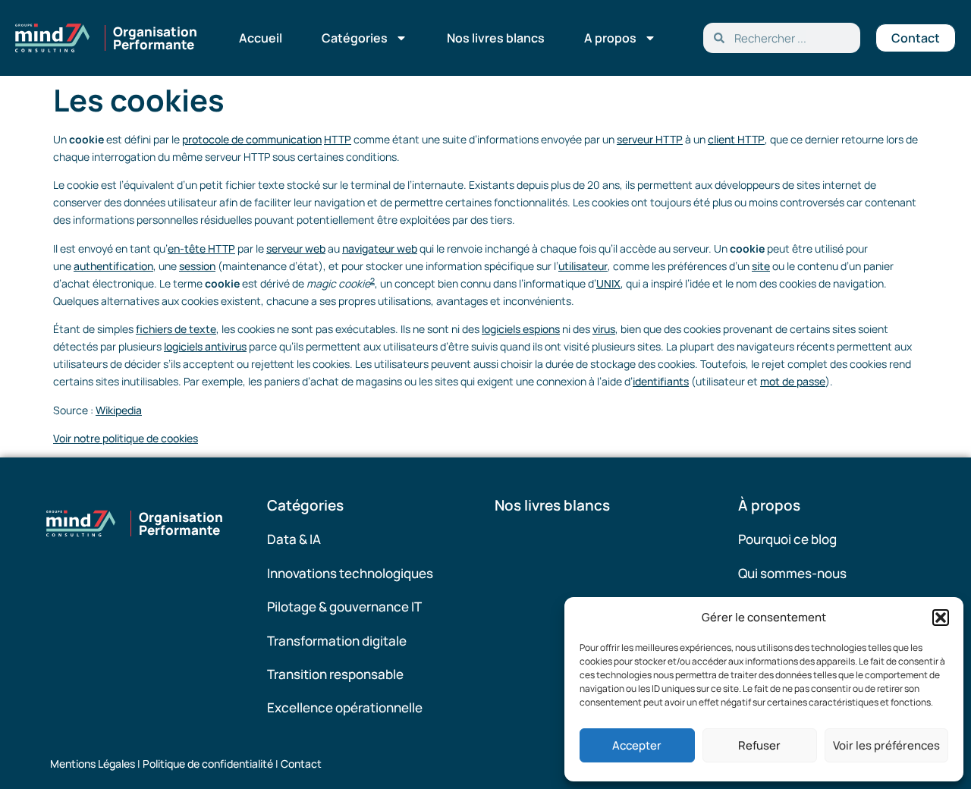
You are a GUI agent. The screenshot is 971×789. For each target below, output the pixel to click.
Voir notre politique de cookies (125, 438)
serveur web (295, 248)
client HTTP (736, 139)
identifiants (661, 381)
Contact (301, 763)
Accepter (636, 745)
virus (603, 329)
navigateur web (379, 248)
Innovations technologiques (350, 573)
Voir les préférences (886, 745)
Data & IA (294, 539)
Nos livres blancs (496, 38)
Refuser (759, 745)
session (197, 266)
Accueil (260, 38)
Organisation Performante (155, 38)
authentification (113, 266)
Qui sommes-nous (792, 573)
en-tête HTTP (201, 248)
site (761, 266)
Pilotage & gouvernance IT (344, 606)
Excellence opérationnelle (345, 707)
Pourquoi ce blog (787, 539)
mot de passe (792, 381)
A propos (610, 38)
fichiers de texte (176, 329)
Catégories (355, 38)
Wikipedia (119, 410)
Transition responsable (335, 674)
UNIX (608, 283)
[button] (940, 617)
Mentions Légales (92, 763)
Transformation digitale (337, 640)
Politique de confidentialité (208, 763)
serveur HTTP (650, 139)
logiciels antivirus (205, 346)
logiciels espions (521, 329)
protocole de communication (252, 139)
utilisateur (583, 266)
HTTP (337, 139)
